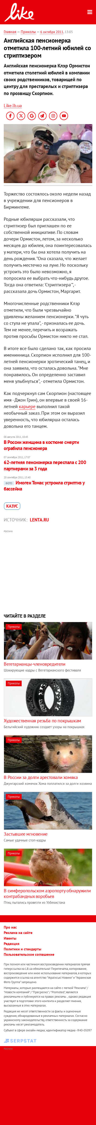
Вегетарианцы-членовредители (34, 664)
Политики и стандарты (22, 949)
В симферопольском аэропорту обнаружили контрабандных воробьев (47, 893)
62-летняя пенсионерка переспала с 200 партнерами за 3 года (45, 465)
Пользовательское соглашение (29, 954)
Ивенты (10, 938)
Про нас (10, 927)
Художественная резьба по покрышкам (42, 721)
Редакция (11, 943)
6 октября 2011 (51, 32)
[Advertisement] (48, 571)
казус (12, 506)
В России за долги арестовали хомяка (41, 777)
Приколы (28, 31)
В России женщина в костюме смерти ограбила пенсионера (41, 445)
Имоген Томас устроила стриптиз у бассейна (44, 486)
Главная (10, 31)
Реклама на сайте (18, 932)
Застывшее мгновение (25, 834)
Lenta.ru (39, 520)
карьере (27, 406)
